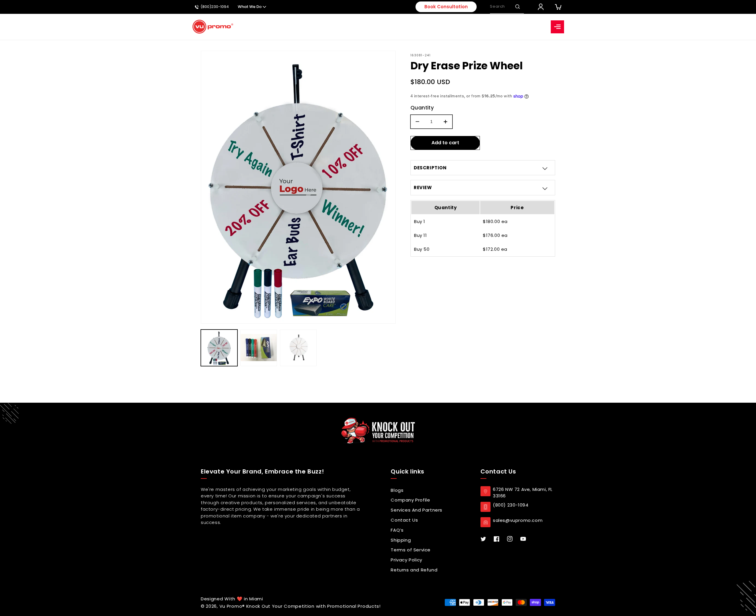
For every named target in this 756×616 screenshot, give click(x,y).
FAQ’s (397, 530)
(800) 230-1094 (510, 505)
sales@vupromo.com (517, 520)
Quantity (422, 107)
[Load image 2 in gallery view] (258, 348)
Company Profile (410, 500)
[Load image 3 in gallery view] (298, 348)
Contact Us (404, 520)
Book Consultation (446, 7)
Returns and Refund (414, 570)
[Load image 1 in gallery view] (219, 348)
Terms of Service (411, 550)
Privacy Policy (406, 560)
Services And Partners (416, 510)
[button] (517, 6)
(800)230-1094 (215, 6)
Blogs (397, 490)
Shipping (401, 540)
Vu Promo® (232, 606)
